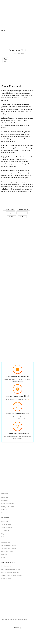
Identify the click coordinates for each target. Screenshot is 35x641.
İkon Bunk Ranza (6, 578)
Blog (9, 43)
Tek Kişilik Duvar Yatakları (9, 548)
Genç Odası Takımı (7, 551)
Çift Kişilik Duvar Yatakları (8, 545)
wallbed (22, 217)
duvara (17, 148)
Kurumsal (5, 494)
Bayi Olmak (4, 500)
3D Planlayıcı (5, 530)
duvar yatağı (10, 209)
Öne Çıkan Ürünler (8, 563)
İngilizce (3, 537)
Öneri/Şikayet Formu (7, 506)
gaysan (11, 213)
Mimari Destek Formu (7, 503)
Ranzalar (4, 554)
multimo (12, 217)
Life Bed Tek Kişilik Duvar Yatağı (10, 572)
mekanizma (22, 213)
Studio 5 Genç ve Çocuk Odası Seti (11, 575)
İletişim (3, 513)
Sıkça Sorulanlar (6, 524)
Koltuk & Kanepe (6, 558)
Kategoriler (6, 542)
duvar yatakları (24, 209)
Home (4, 43)
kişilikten (12, 159)
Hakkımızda (4, 497)
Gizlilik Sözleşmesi (6, 510)
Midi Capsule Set (6, 566)
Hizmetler (5, 518)
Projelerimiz (4, 521)
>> (28, 399)
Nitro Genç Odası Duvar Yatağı (10, 569)
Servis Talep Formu (7, 527)
